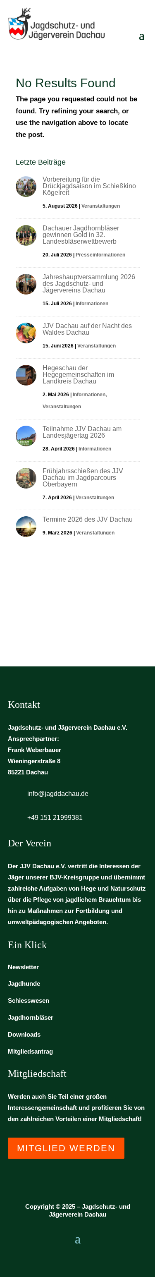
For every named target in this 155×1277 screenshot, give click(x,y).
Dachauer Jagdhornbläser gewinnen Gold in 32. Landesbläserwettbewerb (81, 235)
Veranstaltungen (100, 206)
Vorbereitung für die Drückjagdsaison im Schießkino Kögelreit (89, 186)
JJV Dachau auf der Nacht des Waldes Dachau (87, 329)
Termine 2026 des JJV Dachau (88, 519)
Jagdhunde (24, 983)
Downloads (24, 1034)
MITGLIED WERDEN (66, 1148)
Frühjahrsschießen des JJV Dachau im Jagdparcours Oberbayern (83, 477)
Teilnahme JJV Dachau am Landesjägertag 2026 (82, 432)
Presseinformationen (100, 255)
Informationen (92, 304)
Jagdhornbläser (30, 1017)
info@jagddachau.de (57, 793)
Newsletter (23, 966)
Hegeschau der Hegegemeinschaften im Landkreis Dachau (78, 374)
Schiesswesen (28, 1000)
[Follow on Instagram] (78, 1259)
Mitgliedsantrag (30, 1051)
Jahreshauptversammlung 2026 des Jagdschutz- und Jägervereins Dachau (89, 283)
